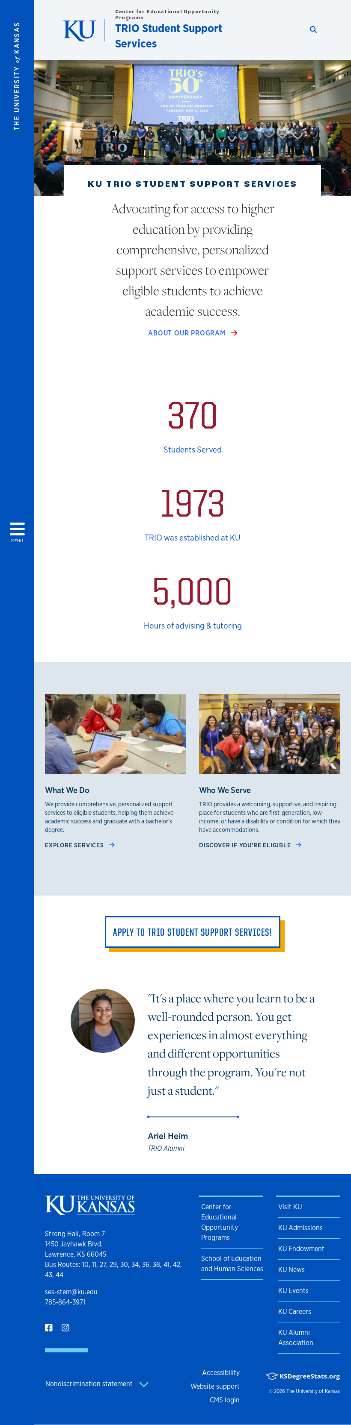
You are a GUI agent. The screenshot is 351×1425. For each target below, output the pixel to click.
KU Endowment (301, 1248)
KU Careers (294, 1311)
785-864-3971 (65, 1302)
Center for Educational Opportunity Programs (167, 14)
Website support (215, 1386)
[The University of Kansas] (90, 1211)
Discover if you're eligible (245, 845)
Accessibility (221, 1372)
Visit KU (290, 1206)
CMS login (225, 1400)
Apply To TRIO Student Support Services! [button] (192, 931)
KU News (291, 1269)
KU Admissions (300, 1227)
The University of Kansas (313, 1391)
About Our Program (187, 333)
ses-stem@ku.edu (71, 1291)
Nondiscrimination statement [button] (89, 1383)
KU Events (293, 1290)
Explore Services (75, 845)
